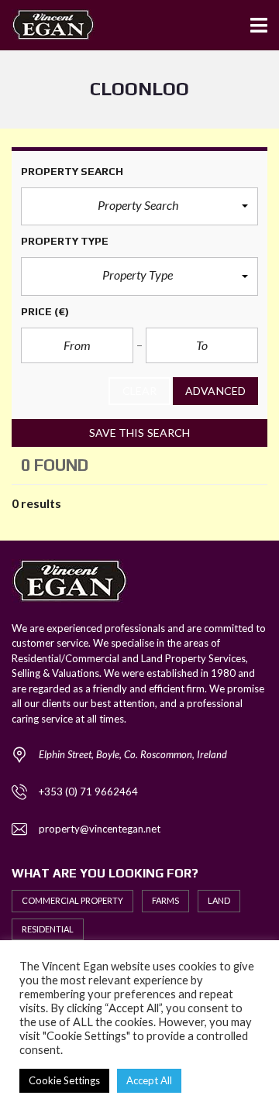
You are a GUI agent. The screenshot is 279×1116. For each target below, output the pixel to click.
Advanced (215, 390)
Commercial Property (72, 900)
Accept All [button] (149, 1080)
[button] (139, 206)
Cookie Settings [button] (64, 1080)
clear (139, 390)
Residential (48, 929)
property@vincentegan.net (99, 828)
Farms (165, 900)
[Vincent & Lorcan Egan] (47, 25)
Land (219, 900)
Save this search (140, 432)
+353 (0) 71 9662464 (88, 791)
